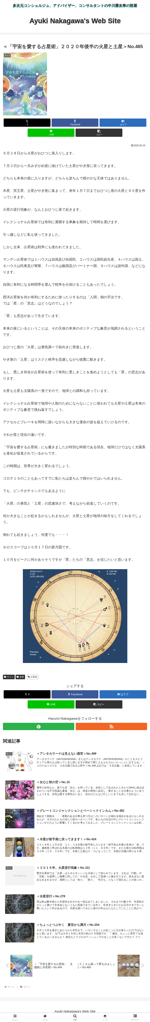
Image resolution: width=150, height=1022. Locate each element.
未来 (22, 677)
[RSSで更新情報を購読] (111, 726)
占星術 (34, 677)
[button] (99, 133)
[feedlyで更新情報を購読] (38, 726)
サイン (10, 677)
